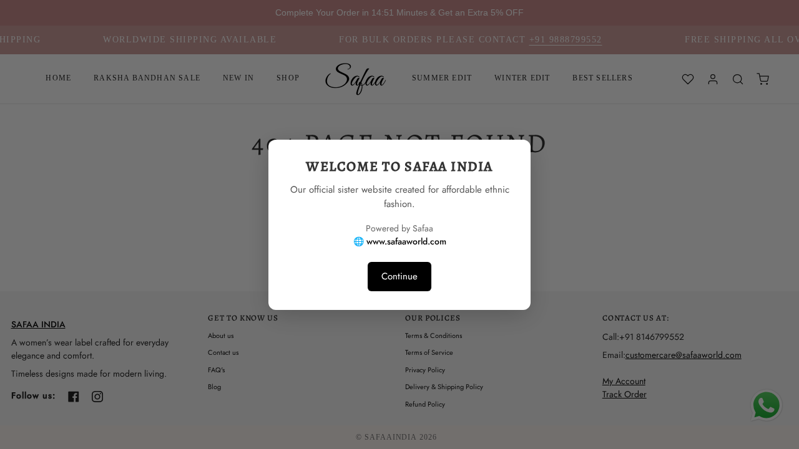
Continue (399, 276)
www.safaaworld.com (406, 241)
